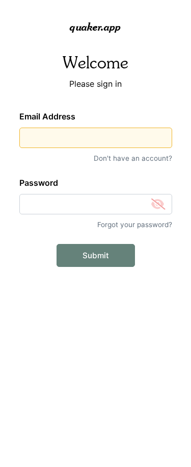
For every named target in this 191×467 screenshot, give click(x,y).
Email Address (47, 116)
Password (38, 183)
